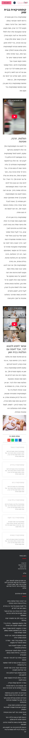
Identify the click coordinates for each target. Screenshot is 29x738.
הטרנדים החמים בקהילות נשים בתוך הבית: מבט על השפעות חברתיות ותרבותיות (15, 700)
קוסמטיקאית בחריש (17, 465)
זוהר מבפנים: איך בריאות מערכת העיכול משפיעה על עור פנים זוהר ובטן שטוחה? (14, 688)
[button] (14, 2)
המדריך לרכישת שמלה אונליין (17, 683)
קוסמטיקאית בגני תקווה (16, 518)
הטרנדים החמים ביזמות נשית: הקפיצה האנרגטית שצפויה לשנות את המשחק (15, 707)
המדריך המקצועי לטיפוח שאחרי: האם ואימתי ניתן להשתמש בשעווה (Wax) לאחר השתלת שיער (14, 630)
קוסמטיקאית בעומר (17, 447)
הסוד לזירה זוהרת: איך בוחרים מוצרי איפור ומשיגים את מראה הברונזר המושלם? (15, 613)
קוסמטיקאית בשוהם (17, 535)
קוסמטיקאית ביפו (18, 482)
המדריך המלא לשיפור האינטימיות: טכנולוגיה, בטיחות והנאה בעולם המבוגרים (15, 653)
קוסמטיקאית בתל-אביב (16, 500)
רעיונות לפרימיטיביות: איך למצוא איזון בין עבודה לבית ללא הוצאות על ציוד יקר (14, 729)
